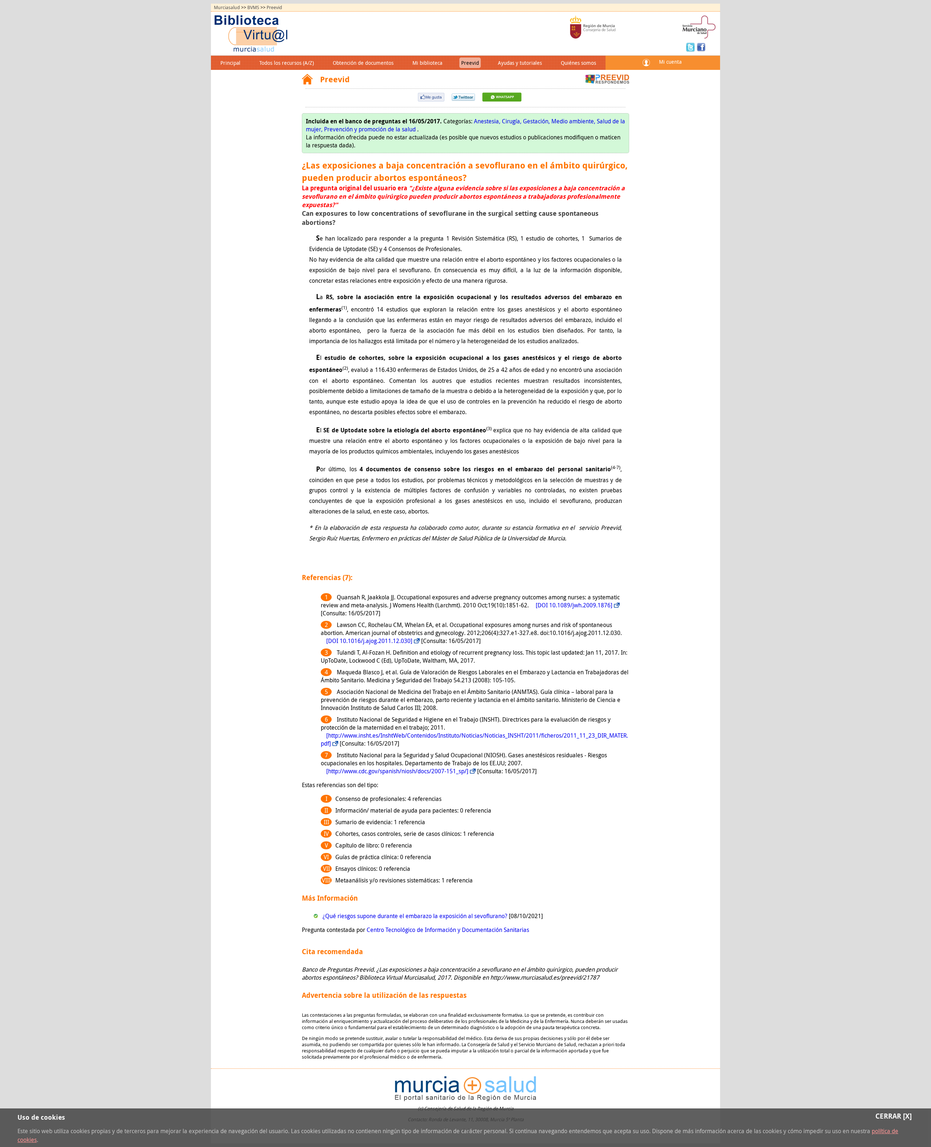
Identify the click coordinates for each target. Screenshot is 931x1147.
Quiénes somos (578, 62)
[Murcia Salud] (502, 99)
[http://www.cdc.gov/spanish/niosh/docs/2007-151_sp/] (397, 771)
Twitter (691, 47)
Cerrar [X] (893, 1116)
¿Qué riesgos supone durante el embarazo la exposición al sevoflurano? (416, 916)
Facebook (701, 47)
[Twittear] (463, 99)
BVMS (253, 7)
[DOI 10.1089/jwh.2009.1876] (574, 605)
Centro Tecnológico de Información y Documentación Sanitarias (448, 930)
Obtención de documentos (363, 62)
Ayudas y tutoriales (520, 62)
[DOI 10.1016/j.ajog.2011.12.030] (369, 641)
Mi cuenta (670, 61)
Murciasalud (227, 7)
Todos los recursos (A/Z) (286, 62)
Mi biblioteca (427, 62)
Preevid (274, 7)
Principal (230, 62)
